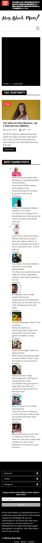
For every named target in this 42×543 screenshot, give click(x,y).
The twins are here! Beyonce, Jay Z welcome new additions (20, 124)
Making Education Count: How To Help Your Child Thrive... (25, 435)
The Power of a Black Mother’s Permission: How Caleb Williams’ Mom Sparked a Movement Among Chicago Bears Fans (25, 5)
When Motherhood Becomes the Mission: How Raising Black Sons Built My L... (25, 180)
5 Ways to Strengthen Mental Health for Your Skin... (25, 209)
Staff (23, 129)
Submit (31, 541)
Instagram (8, 484)
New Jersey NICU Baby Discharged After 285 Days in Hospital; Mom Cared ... (24, 378)
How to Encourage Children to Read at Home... (25, 351)
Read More (9, 149)
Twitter (7, 478)
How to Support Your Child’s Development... (24, 407)
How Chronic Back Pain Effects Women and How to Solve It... (25, 237)
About (23, 541)
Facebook (8, 473)
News (7, 104)
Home (16, 541)
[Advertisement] (21, 60)
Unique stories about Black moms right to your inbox (21, 493)
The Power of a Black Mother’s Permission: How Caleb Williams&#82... (25, 267)
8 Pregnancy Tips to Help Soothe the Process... (23, 295)
